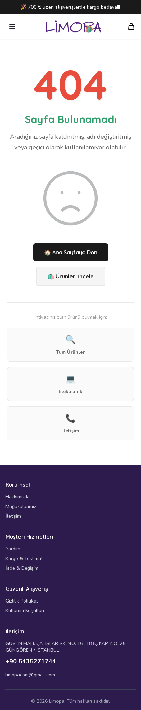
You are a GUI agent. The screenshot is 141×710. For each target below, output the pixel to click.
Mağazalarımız (20, 506)
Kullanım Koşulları (24, 610)
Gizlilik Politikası (22, 601)
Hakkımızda (17, 497)
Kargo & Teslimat (24, 558)
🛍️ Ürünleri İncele (71, 276)
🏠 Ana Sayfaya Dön (70, 252)
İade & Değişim (21, 568)
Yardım (12, 549)
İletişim (13, 516)
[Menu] (12, 26)
